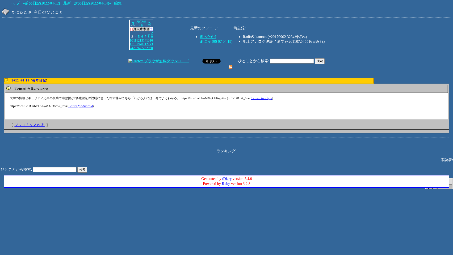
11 (134, 40)
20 (141, 44)
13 (141, 40)
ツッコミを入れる (29, 125)
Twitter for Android (80, 106)
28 (144, 48)
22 (148, 44)
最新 (67, 3)
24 (131, 48)
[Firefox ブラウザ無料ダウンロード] (158, 61)
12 (138, 40)
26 (138, 48)
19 (138, 44)
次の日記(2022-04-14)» (92, 3)
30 (151, 48)
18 (134, 44)
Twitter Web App (261, 98)
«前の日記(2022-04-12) (41, 3)
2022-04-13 (20, 80)
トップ (14, 3)
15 (148, 40)
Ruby (226, 184)
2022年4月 (141, 23)
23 (151, 44)
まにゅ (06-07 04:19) (216, 41)
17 (131, 44)
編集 (118, 3)
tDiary (227, 179)
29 (148, 48)
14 (144, 40)
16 (151, 40)
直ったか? (208, 37)
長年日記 (39, 80)
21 (144, 44)
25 (134, 48)
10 (131, 40)
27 (141, 48)
